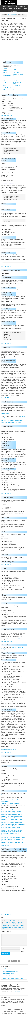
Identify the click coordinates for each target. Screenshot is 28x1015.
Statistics (15, 78)
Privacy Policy (12, 1013)
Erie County (8, 922)
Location (15, 69)
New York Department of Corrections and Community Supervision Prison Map (11, 817)
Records (5, 78)
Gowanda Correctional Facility (12, 923)
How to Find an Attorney (9, 973)
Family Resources (7, 88)
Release (15, 80)
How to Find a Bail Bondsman (10, 971)
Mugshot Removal (7, 969)
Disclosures (22, 1013)
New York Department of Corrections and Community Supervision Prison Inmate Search (13, 823)
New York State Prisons (7, 795)
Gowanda (14, 922)
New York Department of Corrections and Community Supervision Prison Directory (11, 813)
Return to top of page (14, 1010)
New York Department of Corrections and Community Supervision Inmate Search (11, 421)
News (4, 86)
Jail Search (21, 6)
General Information (6, 69)
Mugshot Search (6, 9)
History (5, 92)
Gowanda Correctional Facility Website (12, 648)
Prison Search (17, 9)
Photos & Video (17, 86)
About (25, 9)
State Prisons (13, 921)
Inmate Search (12, 6)
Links (14, 92)
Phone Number (17, 72)
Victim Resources (17, 88)
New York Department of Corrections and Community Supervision (13, 925)
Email (22, 951)
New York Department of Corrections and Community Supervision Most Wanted (11, 826)
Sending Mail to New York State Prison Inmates (13, 837)
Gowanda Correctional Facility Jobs (16, 639)
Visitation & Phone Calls (18, 75)
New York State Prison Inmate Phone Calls (12, 842)
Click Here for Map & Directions (9, 183)
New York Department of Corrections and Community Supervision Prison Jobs (11, 820)
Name (22, 948)
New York (15, 924)
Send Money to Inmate (17, 82)
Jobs (4, 90)
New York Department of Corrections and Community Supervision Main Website (11, 810)
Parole (5, 80)
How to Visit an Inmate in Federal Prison (13, 978)
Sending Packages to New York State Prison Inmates (12, 840)
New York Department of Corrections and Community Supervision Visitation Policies (12, 830)
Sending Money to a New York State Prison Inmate (12, 834)
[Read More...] (16, 991)
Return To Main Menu (6, 115)
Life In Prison (6, 83)
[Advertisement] (12, 51)
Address (5, 72)
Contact (14, 11)
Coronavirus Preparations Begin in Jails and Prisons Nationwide (13, 984)
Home (4, 6)
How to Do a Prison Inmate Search (11, 976)
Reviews (15, 90)
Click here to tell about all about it (9, 749)
